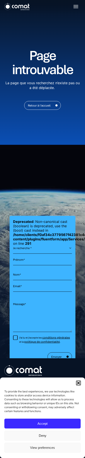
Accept (42, 423)
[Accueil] (16, 6)
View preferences (42, 447)
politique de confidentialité (42, 342)
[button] (78, 383)
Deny (42, 435)
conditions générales (56, 337)
